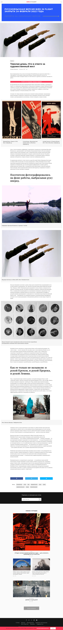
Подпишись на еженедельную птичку (31, 495)
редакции (42, 626)
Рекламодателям (30, 622)
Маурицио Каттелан (34, 484)
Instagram (39, 81)
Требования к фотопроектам (41, 622)
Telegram (35, 81)
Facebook (30, 81)
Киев (28, 484)
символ (44, 484)
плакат (40, 484)
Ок (52, 628)
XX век (25, 484)
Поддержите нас (40, 624)
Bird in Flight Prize (24, 624)
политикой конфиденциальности (43, 628)
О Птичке (18, 622)
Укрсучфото (32, 624)
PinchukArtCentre (19, 484)
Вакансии (23, 622)
